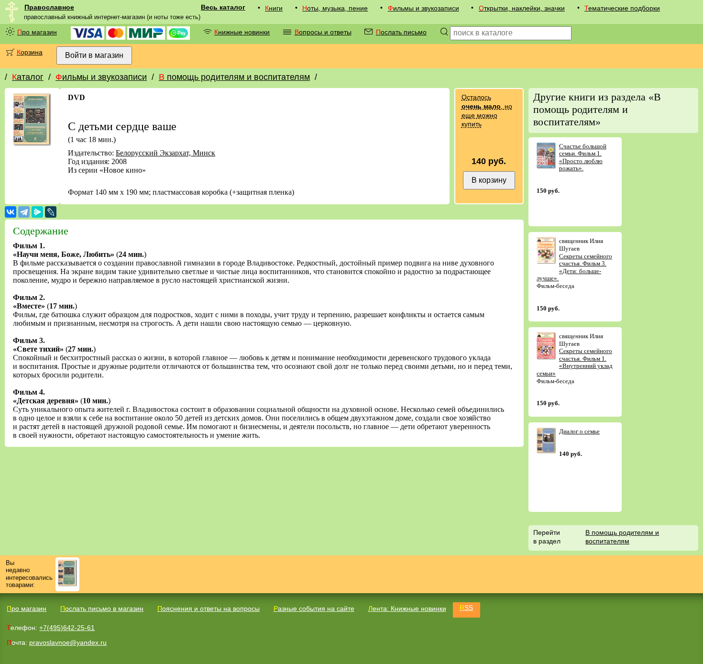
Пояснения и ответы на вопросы (208, 608)
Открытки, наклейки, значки (522, 8)
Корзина (30, 52)
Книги (274, 8)
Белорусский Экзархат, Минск (165, 153)
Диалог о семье (579, 431)
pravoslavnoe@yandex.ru (68, 642)
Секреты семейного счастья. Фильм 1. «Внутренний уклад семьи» (575, 362)
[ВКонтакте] (10, 212)
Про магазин (37, 32)
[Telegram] (24, 212)
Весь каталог (223, 7)
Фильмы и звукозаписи (423, 8)
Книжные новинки (242, 32)
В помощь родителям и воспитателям (234, 77)
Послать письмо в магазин (101, 608)
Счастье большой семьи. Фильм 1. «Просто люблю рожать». (582, 157)
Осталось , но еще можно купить (486, 110)
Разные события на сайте (314, 608)
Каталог (28, 77)
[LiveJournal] (50, 212)
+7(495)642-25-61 (67, 627)
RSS (466, 607)
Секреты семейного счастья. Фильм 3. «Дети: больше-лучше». (574, 267)
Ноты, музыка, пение (335, 8)
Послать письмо (401, 32)
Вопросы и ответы (323, 32)
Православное (49, 7)
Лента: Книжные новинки (407, 608)
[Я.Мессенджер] (37, 212)
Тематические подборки (622, 8)
